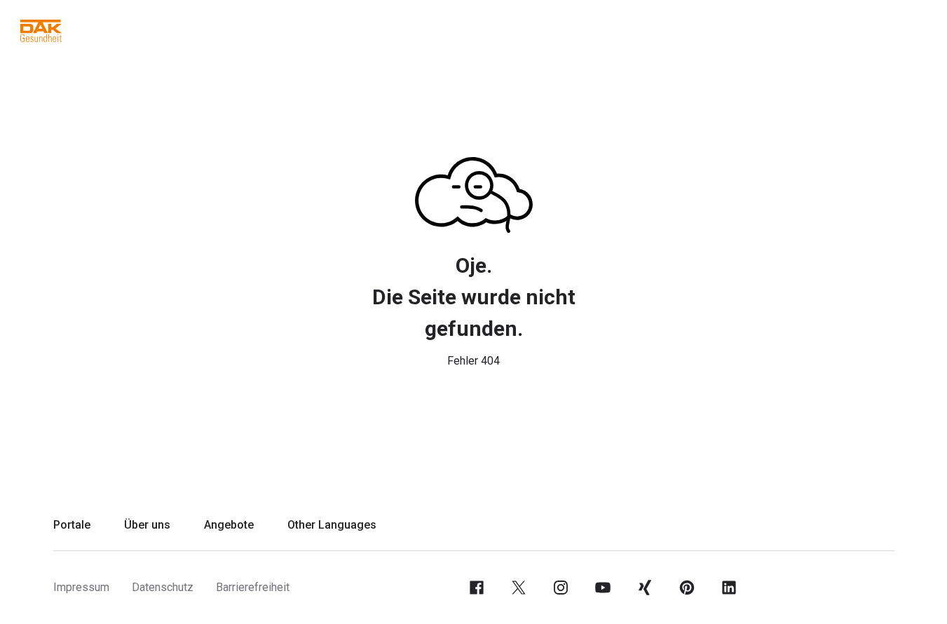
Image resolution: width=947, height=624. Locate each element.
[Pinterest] (687, 587)
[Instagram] (560, 587)
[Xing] (644, 587)
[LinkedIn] (729, 587)
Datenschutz (162, 587)
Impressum (81, 587)
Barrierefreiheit (252, 587)
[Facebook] (476, 587)
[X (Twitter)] (518, 587)
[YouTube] (602, 587)
